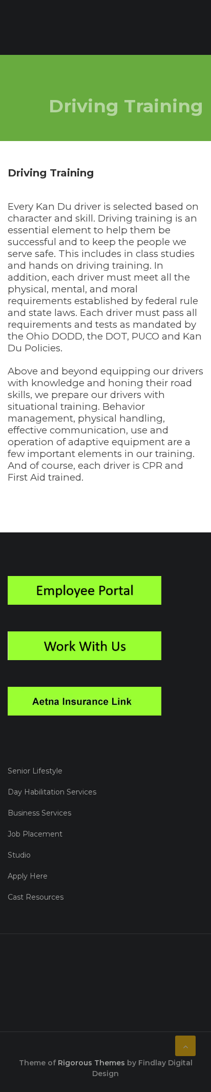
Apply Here (28, 876)
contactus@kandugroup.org (77, 1009)
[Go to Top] (185, 1046)
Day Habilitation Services (52, 792)
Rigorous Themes (91, 1062)
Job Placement (35, 834)
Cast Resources (36, 897)
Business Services (39, 813)
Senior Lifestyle (35, 771)
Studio (19, 855)
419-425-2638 (47, 981)
